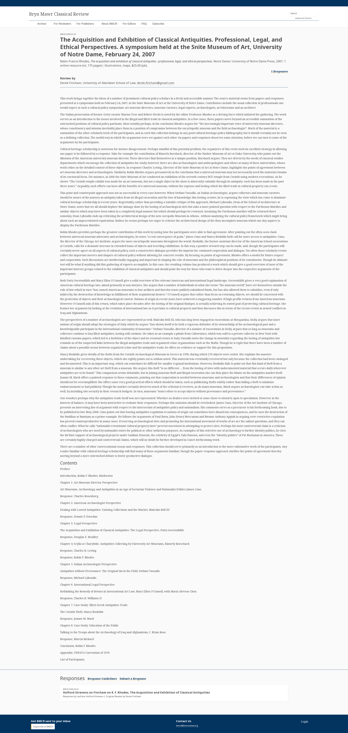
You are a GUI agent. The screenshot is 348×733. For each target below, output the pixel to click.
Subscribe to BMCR (43, 726)
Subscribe (158, 23)
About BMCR (109, 23)
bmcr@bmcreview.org (187, 725)
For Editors (129, 23)
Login (304, 721)
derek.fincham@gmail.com (155, 83)
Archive (41, 23)
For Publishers (85, 23)
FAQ (144, 23)
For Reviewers (62, 23)
